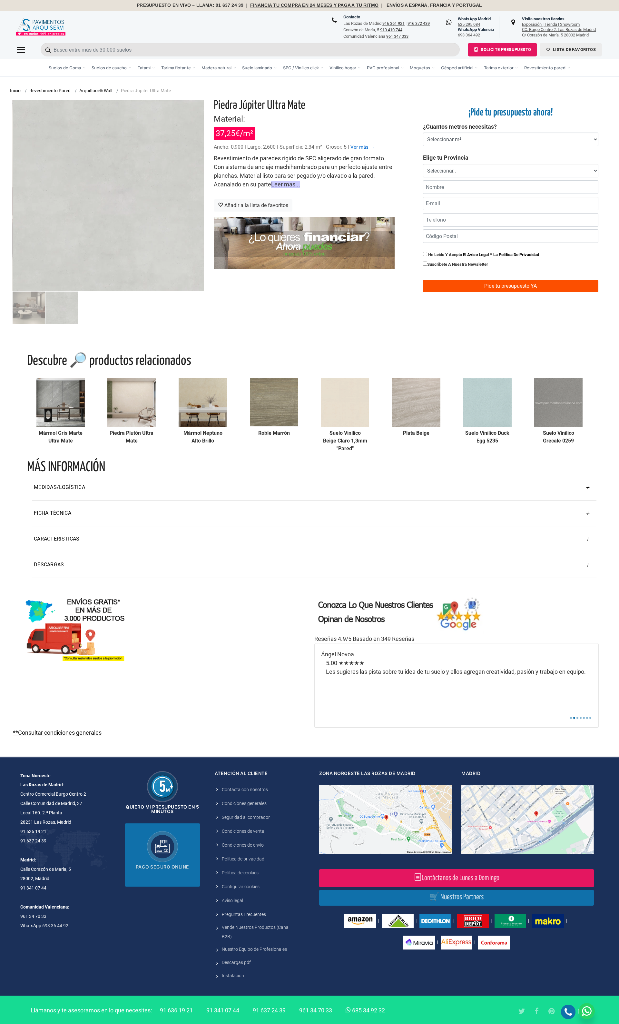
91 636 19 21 (176, 1010)
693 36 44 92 (55, 925)
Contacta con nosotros (245, 789)
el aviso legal (476, 254)
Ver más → (362, 147)
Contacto (351, 17)
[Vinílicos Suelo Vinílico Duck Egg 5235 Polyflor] (487, 402)
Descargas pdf (236, 962)
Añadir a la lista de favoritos (255, 205)
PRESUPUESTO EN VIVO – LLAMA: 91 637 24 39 (190, 5)
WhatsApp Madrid (474, 21)
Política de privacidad (243, 858)
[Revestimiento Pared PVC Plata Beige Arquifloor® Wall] (416, 402)
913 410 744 (391, 29)
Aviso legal (232, 900)
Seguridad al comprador (246, 817)
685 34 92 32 (368, 1010)
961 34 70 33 (315, 1010)
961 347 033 (397, 36)
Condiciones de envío (243, 845)
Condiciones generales (244, 803)
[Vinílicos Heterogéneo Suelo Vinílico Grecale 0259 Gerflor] (558, 402)
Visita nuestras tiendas (559, 26)
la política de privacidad (516, 254)
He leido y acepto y (483, 254)
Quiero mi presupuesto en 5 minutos (162, 809)
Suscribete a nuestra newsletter (457, 264)
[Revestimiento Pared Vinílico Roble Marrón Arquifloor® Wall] (274, 402)
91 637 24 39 (269, 1010)
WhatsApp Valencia (476, 32)
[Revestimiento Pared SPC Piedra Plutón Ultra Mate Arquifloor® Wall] (131, 402)
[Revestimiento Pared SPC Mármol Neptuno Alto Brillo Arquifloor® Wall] (203, 402)
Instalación (233, 975)
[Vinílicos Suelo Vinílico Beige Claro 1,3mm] (345, 402)
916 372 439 (419, 23)
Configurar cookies (241, 886)
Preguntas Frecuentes (244, 914)
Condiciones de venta (243, 831)
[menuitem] (67, 67)
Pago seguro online (162, 867)
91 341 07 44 (222, 1010)
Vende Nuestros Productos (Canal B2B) (256, 932)
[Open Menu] (20, 49)
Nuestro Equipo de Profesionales (254, 949)
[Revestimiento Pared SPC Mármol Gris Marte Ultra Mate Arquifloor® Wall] (60, 402)
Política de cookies (240, 872)
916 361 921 (393, 23)
